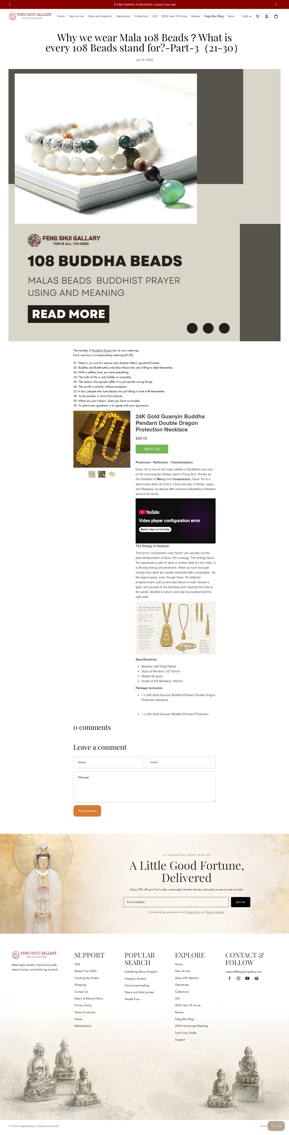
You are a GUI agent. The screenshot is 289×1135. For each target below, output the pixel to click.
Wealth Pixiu (132, 999)
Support (180, 1039)
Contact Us (81, 992)
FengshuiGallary (26, 1126)
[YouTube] (247, 978)
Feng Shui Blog (184, 1019)
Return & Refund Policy (88, 998)
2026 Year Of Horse (188, 1005)
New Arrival (182, 971)
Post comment (87, 811)
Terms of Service (215, 912)
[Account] (266, 16)
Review (179, 1012)
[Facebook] (229, 978)
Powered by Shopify (48, 1126)
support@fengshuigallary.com (243, 971)
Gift (177, 998)
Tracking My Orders (86, 978)
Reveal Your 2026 (85, 971)
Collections (182, 992)
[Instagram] (238, 978)
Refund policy (83, 1026)
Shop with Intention (187, 978)
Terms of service (84, 1012)
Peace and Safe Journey (139, 992)
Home (78, 1019)
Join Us (240, 902)
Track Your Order (186, 1033)
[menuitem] (231, 16)
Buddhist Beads (102, 350)
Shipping (80, 985)
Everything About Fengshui (141, 971)
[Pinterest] (256, 978)
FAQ (77, 964)
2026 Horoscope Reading (191, 1026)
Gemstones (182, 985)
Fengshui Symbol (135, 978)
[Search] (257, 16)
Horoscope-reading (137, 985)
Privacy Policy (193, 912)
